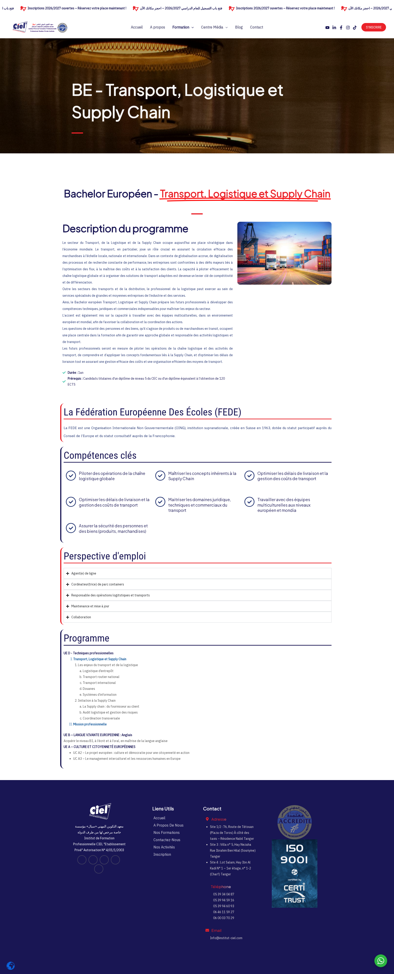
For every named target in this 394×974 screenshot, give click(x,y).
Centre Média (212, 27)
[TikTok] (355, 28)
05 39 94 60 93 (223, 906)
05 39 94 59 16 (223, 900)
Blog (239, 27)
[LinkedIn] (93, 859)
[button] (191, 27)
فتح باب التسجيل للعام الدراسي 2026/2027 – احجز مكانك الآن (150, 8)
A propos (157, 27)
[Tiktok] (98, 869)
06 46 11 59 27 (223, 912)
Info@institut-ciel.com (226, 938)
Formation (180, 27)
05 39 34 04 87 (223, 894)
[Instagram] (348, 28)
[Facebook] (341, 28)
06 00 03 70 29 (223, 918)
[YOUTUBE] (327, 28)
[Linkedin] (334, 28)
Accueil (137, 27)
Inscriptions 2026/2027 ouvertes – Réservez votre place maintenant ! (254, 8)
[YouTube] (81, 859)
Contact (256, 27)
